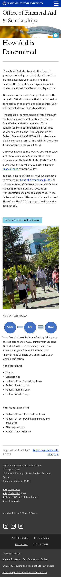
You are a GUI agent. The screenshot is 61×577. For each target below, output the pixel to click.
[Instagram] (13, 526)
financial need (10, 168)
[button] (56, 3)
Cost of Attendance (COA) (35, 179)
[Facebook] (6, 526)
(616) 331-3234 (11, 489)
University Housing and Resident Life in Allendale (28, 565)
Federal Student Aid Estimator (22, 220)
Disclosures (21, 544)
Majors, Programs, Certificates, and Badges (26, 559)
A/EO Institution (20, 538)
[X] (20, 526)
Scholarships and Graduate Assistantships (25, 572)
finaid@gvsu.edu (11, 501)
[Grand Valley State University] (23, 4)
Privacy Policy (41, 538)
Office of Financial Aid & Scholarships (30, 16)
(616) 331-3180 (11, 493)
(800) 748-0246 (11, 497)
